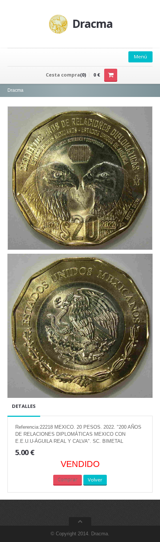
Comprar (67, 479)
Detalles (24, 406)
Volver (95, 479)
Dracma (15, 90)
